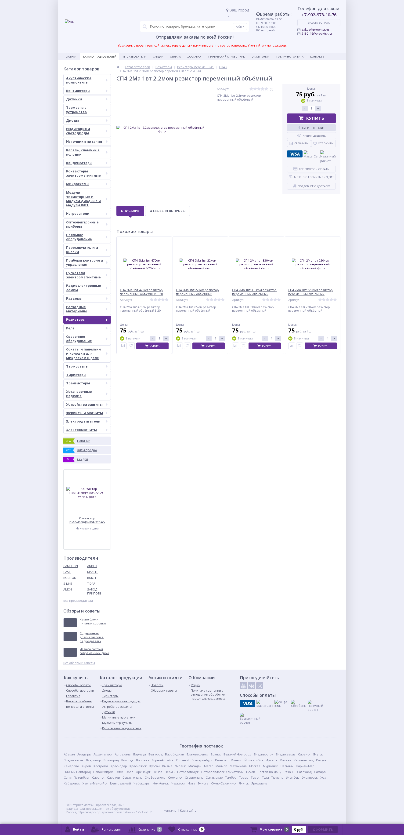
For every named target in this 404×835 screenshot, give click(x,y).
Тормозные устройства (76, 109)
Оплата (175, 56)
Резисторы (76, 319)
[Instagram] (259, 685)
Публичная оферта (289, 56)
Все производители (78, 601)
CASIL (67, 572)
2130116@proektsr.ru (317, 33)
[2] (255, 89)
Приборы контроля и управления (84, 262)
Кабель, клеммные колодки (83, 152)
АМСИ (67, 589)
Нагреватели (77, 213)
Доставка (194, 56)
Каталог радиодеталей (99, 56)
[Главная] (117, 67)
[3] (259, 89)
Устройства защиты (84, 404)
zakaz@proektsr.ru (315, 29)
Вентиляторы (78, 90)
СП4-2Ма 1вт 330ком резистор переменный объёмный (254, 292)
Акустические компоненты (78, 80)
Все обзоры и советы (79, 663)
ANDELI (92, 566)
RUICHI (92, 578)
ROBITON (69, 578)
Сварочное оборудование (79, 338)
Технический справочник (226, 56)
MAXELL (92, 572)
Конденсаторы (79, 162)
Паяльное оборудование (79, 237)
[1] (251, 89)
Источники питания (84, 141)
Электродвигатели (83, 421)
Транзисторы (78, 383)
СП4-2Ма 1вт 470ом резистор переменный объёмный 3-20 (141, 292)
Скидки (158, 56)
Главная (70, 56)
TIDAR (91, 583)
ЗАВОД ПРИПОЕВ (94, 591)
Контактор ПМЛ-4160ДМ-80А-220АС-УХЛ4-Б (87, 520)
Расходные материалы (76, 309)
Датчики (74, 99)
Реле (70, 328)
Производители (134, 56)
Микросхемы (77, 184)
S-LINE (67, 583)
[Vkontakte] (251, 685)
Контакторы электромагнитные (83, 173)
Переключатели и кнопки (82, 249)
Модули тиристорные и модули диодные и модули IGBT (83, 199)
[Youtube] (243, 685)
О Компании (261, 56)
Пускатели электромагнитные (83, 275)
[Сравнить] (123, 346)
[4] (262, 89)
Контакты (317, 56)
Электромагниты (81, 429)
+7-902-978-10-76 (319, 15)
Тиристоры (76, 374)
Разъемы (74, 298)
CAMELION (70, 566)
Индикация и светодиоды (78, 131)
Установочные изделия (79, 393)
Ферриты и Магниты (84, 413)
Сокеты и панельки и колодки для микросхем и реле (83, 353)
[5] (266, 89)
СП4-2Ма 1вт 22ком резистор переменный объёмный (197, 292)
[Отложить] (131, 346)
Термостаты (77, 366)
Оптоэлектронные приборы (82, 224)
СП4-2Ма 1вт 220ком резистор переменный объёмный (310, 292)
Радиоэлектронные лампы (83, 287)
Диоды (72, 120)
